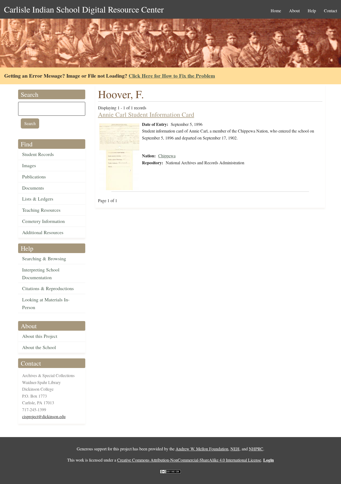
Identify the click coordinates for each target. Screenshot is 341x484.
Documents (33, 188)
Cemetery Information (43, 221)
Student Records (38, 154)
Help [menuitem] (312, 10)
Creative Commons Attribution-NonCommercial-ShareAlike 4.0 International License (189, 460)
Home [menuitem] (276, 10)
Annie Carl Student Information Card (146, 114)
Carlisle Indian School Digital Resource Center (84, 9)
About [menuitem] (294, 10)
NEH (234, 448)
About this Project (39, 336)
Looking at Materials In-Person (46, 303)
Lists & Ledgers (37, 198)
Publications (34, 176)
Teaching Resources (41, 210)
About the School (39, 347)
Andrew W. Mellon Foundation (202, 448)
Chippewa (167, 155)
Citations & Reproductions (48, 288)
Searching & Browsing (44, 258)
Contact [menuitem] (330, 10)
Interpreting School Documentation (40, 273)
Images (29, 165)
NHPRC (256, 448)
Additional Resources (42, 232)
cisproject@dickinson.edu (44, 416)
